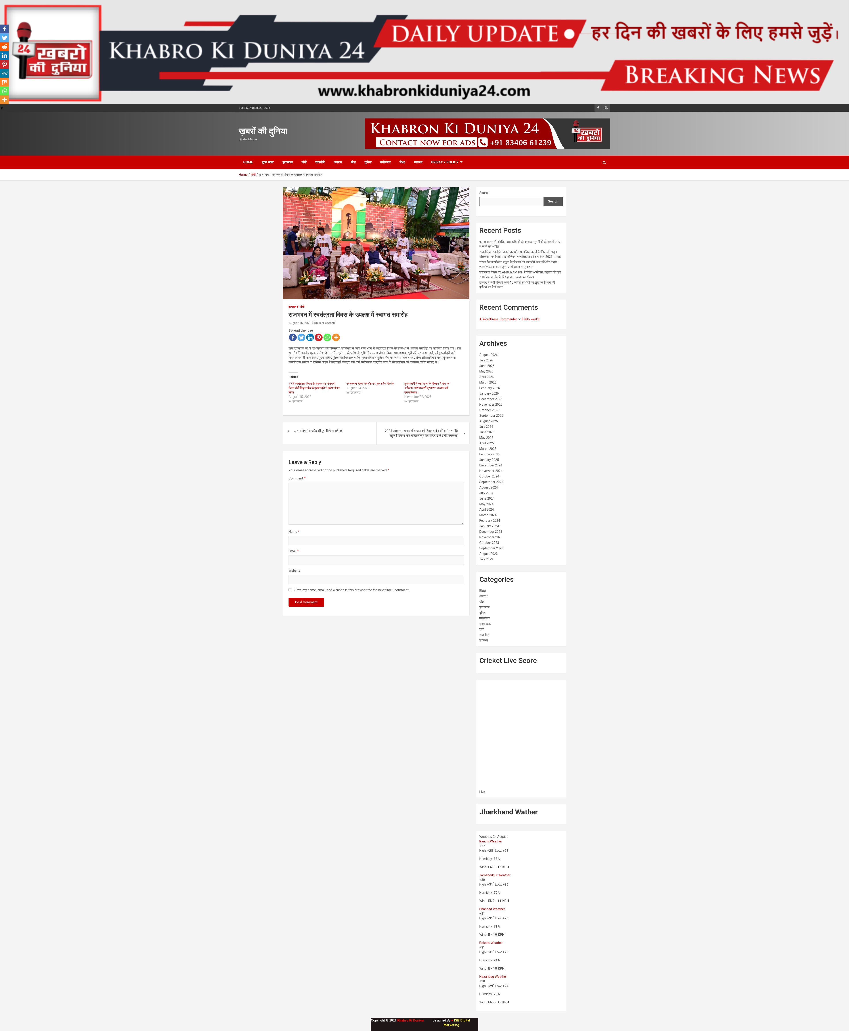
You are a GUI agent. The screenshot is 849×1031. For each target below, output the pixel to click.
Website (294, 571)
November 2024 (490, 471)
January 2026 (489, 393)
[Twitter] (301, 337)
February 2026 (489, 388)
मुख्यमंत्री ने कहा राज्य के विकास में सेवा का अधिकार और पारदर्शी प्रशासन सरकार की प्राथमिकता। (426, 388)
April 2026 (486, 377)
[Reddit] (4, 46)
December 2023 (490, 532)
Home (248, 162)
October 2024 (489, 476)
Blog (482, 591)
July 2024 (486, 493)
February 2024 (489, 521)
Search (484, 193)
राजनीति (320, 162)
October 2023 (489, 543)
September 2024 (491, 482)
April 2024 (486, 510)
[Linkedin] (310, 337)
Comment (297, 478)
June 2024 (486, 498)
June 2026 (486, 366)
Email (294, 551)
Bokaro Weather (491, 943)
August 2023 (488, 554)
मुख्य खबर (268, 162)
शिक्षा (402, 162)
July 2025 (486, 427)
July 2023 (486, 559)
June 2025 (486, 432)
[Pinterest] (319, 337)
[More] (336, 337)
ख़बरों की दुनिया (263, 131)
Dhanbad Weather (492, 909)
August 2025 (488, 421)
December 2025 (490, 399)
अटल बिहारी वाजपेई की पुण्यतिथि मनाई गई (318, 431)
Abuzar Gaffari (324, 323)
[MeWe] (4, 73)
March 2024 (487, 515)
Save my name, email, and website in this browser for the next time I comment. (351, 590)
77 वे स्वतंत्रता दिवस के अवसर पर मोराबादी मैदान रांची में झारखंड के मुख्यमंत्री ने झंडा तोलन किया (314, 388)
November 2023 (490, 537)
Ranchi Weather (490, 841)
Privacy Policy (445, 162)
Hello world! (530, 319)
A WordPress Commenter (498, 319)
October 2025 (489, 410)
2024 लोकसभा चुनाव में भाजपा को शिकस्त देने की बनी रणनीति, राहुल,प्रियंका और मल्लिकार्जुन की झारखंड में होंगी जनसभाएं (421, 433)
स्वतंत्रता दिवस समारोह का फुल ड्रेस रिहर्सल (370, 383)
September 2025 (491, 416)
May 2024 (486, 504)
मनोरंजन (385, 162)
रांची (304, 162)
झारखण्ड (288, 162)
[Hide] (2, 108)
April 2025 (486, 443)
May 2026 (486, 371)
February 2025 (489, 454)
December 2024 (490, 465)
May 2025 (486, 438)
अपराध (338, 162)
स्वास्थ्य (418, 162)
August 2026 (488, 355)
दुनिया (368, 162)
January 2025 (489, 460)
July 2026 (486, 360)
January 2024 (489, 526)
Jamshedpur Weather (495, 875)
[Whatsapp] (327, 337)
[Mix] (4, 82)
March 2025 (487, 449)
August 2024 (488, 487)
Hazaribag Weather (493, 977)
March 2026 (487, 382)
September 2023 (491, 548)
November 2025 (490, 405)
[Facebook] (293, 337)
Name (294, 532)
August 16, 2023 (300, 323)
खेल (353, 162)
